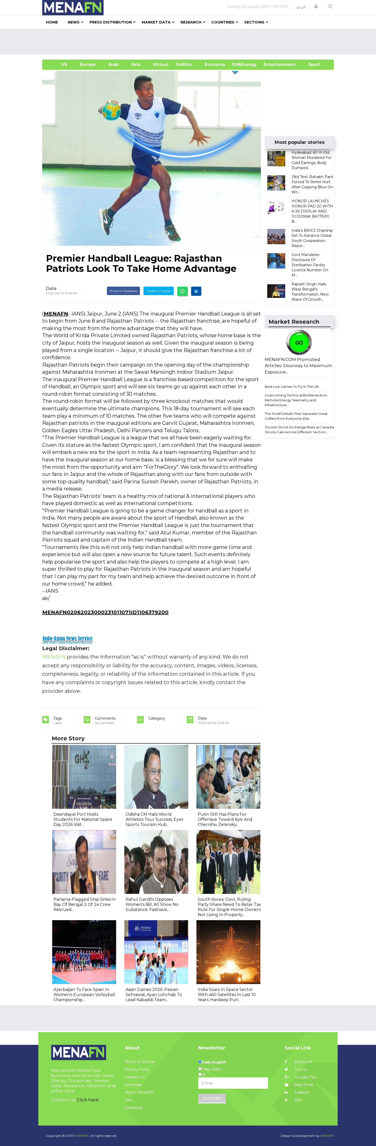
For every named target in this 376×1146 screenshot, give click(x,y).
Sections (254, 22)
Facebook (303, 1061)
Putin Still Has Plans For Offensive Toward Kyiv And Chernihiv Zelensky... (225, 819)
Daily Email (303, 1084)
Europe (88, 64)
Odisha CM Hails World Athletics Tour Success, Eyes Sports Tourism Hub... (154, 819)
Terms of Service (139, 1061)
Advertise (133, 1084)
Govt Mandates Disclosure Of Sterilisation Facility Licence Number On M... (310, 264)
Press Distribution (111, 22)
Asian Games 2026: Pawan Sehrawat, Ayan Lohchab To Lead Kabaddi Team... (154, 994)
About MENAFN (139, 1092)
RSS (298, 1100)
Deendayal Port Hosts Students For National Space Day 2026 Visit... (82, 819)
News (74, 22)
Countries (222, 22)
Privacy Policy (137, 1069)
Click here (88, 1099)
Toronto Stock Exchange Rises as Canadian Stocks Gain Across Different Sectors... (300, 429)
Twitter (300, 1069)
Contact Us (135, 1077)
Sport (311, 64)
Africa (159, 64)
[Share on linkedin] (196, 291)
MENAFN (56, 314)
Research (191, 22)
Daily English (214, 1062)
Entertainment (272, 64)
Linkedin (302, 1092)
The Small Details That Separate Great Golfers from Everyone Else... (296, 416)
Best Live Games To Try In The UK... (293, 386)
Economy (215, 64)
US (58, 64)
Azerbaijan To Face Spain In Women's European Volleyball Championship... (84, 994)
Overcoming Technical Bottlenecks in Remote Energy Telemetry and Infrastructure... (296, 400)
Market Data (156, 22)
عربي (301, 6)
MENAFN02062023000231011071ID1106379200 (105, 612)
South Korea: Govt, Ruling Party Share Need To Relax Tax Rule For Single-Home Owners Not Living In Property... (229, 907)
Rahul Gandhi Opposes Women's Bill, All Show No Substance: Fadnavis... (152, 904)
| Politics (182, 64)
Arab (113, 64)
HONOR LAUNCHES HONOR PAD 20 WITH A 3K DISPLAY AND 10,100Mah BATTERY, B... (312, 211)
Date (51, 288)
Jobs (129, 1100)
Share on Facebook (123, 291)
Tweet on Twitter (158, 291)
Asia (136, 64)
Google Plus (305, 1077)
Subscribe (212, 1098)
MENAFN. (82, 1136)
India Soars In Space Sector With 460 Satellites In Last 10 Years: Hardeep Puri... (227, 994)
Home (52, 22)
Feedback (133, 1107)
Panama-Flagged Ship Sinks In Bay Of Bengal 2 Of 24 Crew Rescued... (84, 904)
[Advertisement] (190, 41)
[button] (316, 6)
